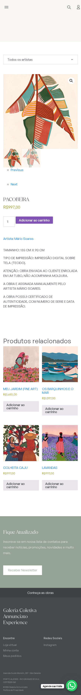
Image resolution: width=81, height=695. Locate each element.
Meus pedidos (12, 655)
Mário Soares (24, 239)
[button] (71, 80)
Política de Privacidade (13, 690)
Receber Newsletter (22, 570)
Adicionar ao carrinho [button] (15, 406)
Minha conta (11, 650)
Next (14, 184)
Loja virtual (10, 645)
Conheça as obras (40, 593)
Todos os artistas (20, 59)
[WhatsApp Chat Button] (71, 685)
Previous (17, 170)
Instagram (50, 645)
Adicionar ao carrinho (34, 220)
